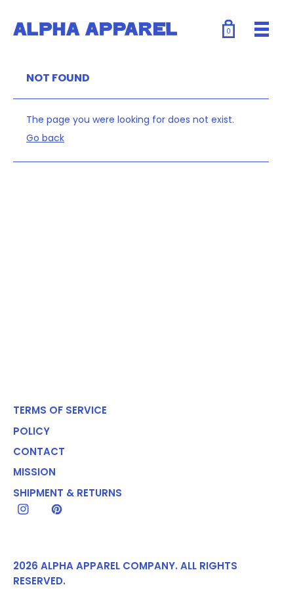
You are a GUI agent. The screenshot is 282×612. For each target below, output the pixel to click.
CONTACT (39, 451)
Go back (45, 137)
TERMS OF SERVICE (60, 410)
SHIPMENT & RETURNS (67, 493)
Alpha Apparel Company (108, 566)
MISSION (34, 472)
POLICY (31, 431)
